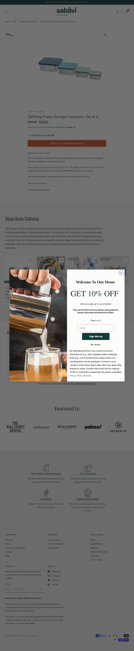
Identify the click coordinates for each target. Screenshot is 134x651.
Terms (88, 376)
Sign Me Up (96, 336)
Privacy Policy (76, 376)
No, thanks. (96, 345)
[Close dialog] (121, 273)
